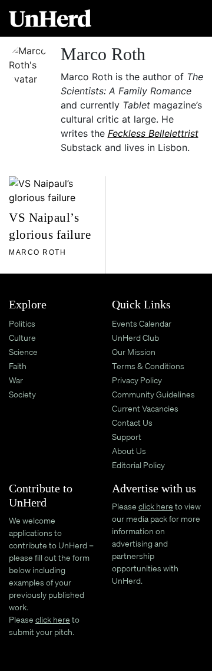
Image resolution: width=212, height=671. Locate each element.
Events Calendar (141, 323)
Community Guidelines (153, 394)
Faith (17, 365)
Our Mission (133, 351)
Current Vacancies (145, 408)
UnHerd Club (135, 337)
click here (52, 619)
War (16, 380)
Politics (22, 323)
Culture (22, 337)
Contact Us (132, 422)
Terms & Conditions (148, 365)
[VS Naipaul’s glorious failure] (54, 189)
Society (22, 394)
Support (126, 436)
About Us (129, 450)
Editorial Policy (138, 465)
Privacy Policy (137, 380)
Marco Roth (37, 252)
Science (23, 351)
